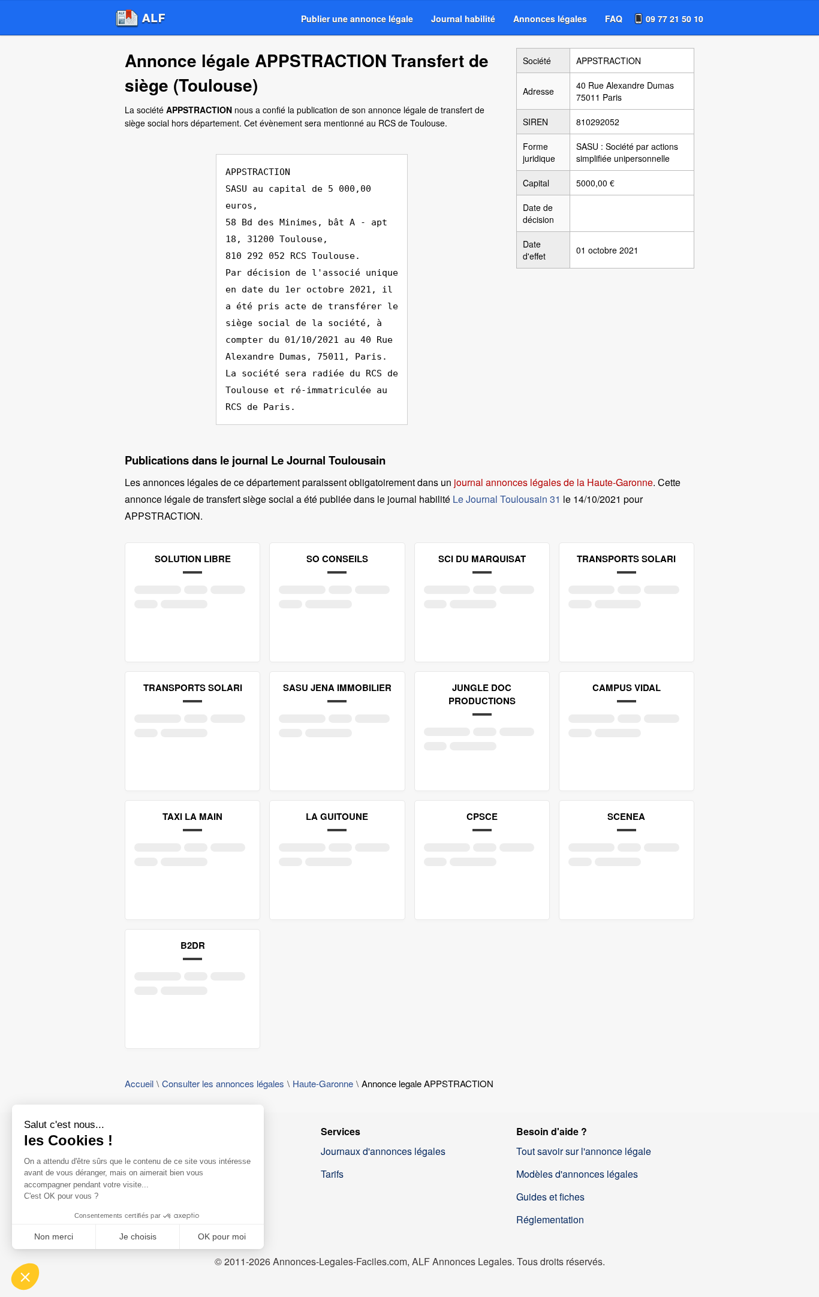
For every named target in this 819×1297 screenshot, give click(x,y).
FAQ (613, 19)
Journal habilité (463, 19)
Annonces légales (550, 19)
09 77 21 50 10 (674, 19)
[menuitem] (357, 19)
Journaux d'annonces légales (383, 1151)
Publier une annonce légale (357, 19)
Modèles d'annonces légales (577, 1174)
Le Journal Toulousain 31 (507, 499)
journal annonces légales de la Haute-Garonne (553, 482)
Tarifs (332, 1174)
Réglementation (550, 1219)
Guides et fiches (550, 1197)
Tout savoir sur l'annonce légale (583, 1151)
